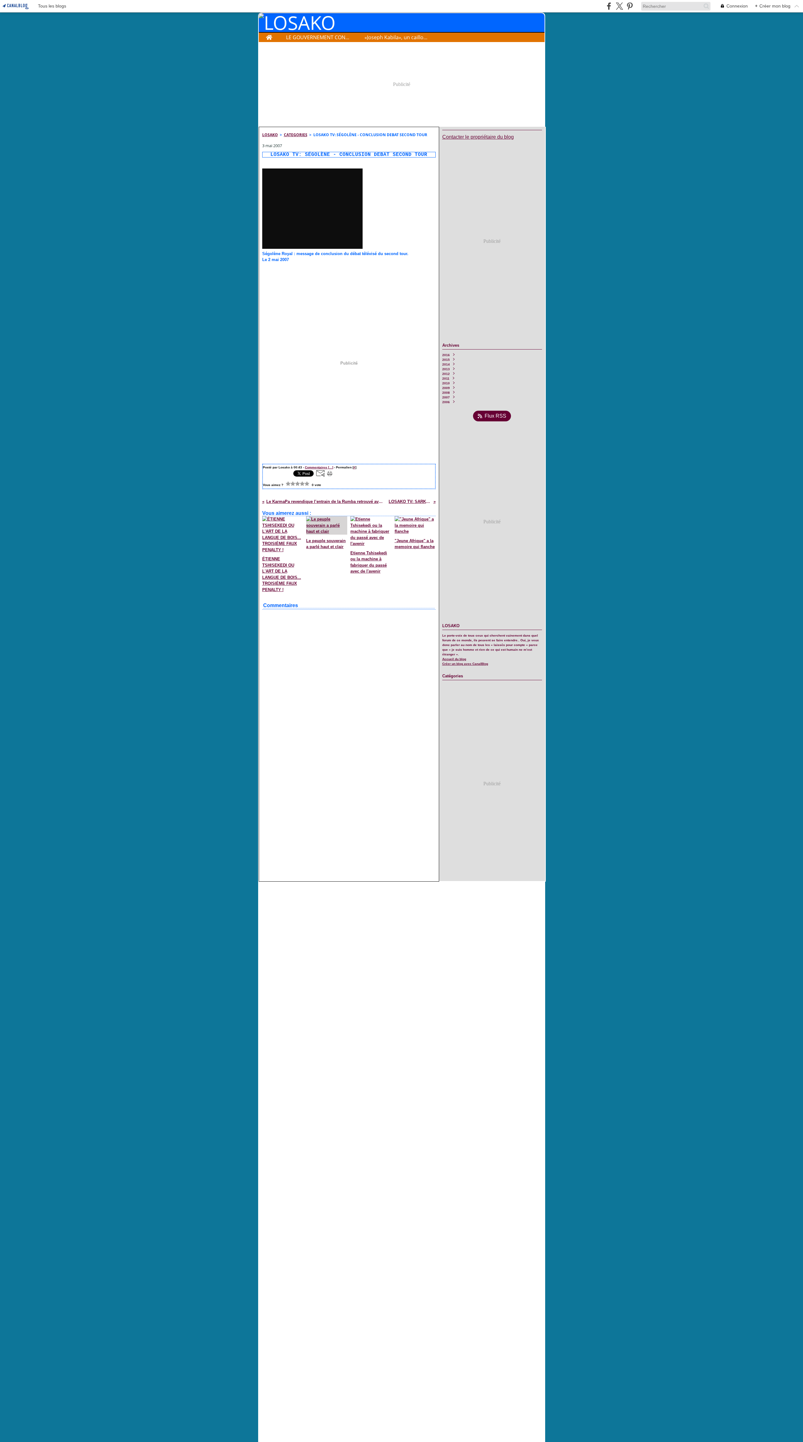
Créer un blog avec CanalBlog (465, 663)
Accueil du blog (454, 659)
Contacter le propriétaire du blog (478, 137)
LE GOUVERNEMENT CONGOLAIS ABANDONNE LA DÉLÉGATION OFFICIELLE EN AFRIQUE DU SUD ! (318, 37)
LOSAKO (270, 134)
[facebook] (609, 6)
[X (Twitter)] (619, 6)
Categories (295, 134)
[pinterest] (630, 6)
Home (269, 36)
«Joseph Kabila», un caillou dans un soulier (396, 37)
